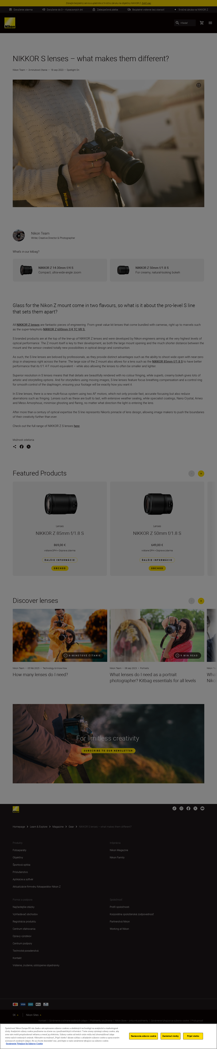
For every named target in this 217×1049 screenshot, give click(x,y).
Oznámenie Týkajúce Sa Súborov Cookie (24, 1043)
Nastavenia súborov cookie (143, 1036)
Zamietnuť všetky (170, 1036)
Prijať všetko (193, 1036)
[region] (108, 1036)
